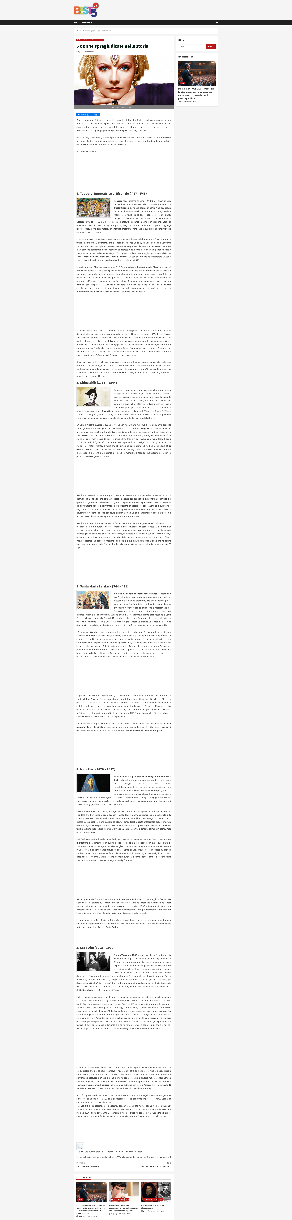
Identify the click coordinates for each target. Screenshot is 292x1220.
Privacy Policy (88, 22)
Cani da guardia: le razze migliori (156, 1164)
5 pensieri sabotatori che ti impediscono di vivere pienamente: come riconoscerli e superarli (123, 1208)
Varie (101, 40)
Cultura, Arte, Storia (83, 40)
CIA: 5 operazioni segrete (87, 1164)
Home (76, 22)
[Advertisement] (123, 173)
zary (78, 52)
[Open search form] (217, 22)
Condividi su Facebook (88, 115)
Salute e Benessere (117, 1199)
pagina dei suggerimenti (137, 1157)
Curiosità (95, 40)
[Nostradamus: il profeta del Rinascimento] (156, 1192)
